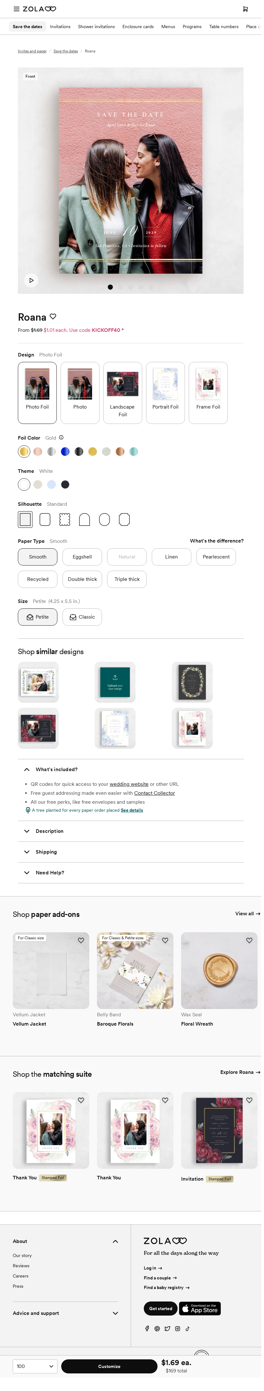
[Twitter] (167, 1330)
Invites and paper (32, 51)
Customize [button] (109, 1366)
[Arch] (84, 519)
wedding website (129, 784)
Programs (192, 26)
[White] (24, 484)
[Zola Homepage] (39, 9)
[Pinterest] (157, 1330)
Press (18, 1286)
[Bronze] (120, 451)
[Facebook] (147, 1330)
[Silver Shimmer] (106, 451)
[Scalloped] (64, 519)
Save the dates (27, 26)
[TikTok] (188, 1330)
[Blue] (65, 451)
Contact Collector (154, 793)
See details (132, 810)
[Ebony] (65, 484)
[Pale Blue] (51, 484)
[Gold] (24, 451)
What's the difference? (217, 541)
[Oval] (104, 519)
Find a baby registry (164, 1287)
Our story (22, 1255)
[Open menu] (16, 9)
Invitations (60, 26)
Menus (168, 26)
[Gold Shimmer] (92, 451)
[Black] (79, 451)
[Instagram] (177, 1330)
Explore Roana (237, 1072)
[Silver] (51, 451)
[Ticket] (124, 519)
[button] (37, 393)
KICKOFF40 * (108, 330)
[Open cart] (245, 9)
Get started (160, 1308)
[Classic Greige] (38, 484)
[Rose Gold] (38, 451)
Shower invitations (96, 26)
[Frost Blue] (134, 451)
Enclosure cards (138, 26)
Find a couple (157, 1277)
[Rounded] (45, 519)
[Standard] (25, 519)
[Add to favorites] (53, 316)
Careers (20, 1275)
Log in (150, 1267)
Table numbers (223, 26)
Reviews (21, 1265)
